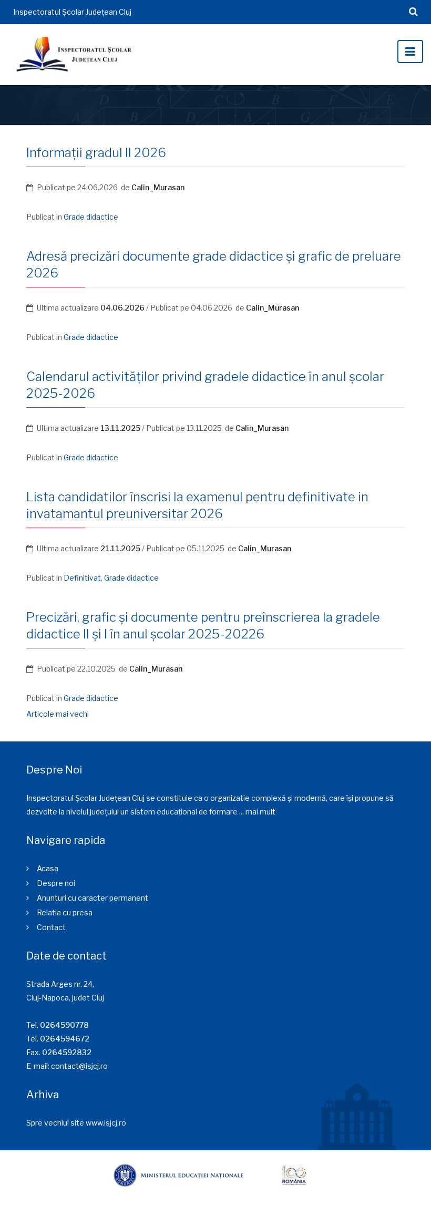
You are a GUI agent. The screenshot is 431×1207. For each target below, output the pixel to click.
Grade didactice (91, 216)
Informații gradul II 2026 (96, 152)
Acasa (47, 868)
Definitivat (82, 577)
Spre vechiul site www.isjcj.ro (76, 1122)
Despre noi (56, 883)
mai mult (260, 811)
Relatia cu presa (65, 912)
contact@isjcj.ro (79, 1065)
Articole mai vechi (57, 713)
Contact (51, 927)
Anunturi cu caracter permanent (92, 897)
